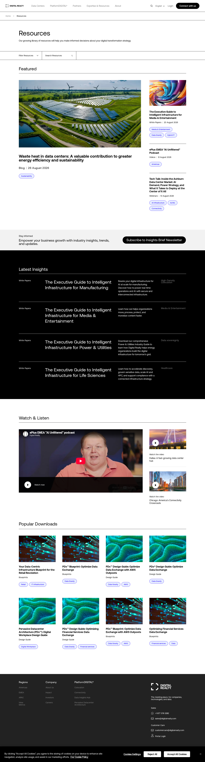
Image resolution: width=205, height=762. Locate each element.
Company (51, 682)
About (118, 6)
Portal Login (160, 736)
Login (170, 6)
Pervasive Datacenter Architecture (84, 703)
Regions (23, 682)
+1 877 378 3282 (162, 713)
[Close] (200, 754)
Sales (153, 708)
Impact (49, 692)
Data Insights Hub (82, 697)
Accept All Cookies (177, 754)
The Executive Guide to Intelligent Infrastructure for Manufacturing (78, 284)
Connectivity (80, 692)
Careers (49, 702)
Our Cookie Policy (79, 757)
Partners (77, 6)
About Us (50, 687)
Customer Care (158, 725)
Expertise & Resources (98, 6)
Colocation (79, 687)
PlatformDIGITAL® (58, 6)
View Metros (22, 703)
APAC (21, 697)
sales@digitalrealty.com (165, 718)
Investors (50, 697)
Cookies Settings (132, 754)
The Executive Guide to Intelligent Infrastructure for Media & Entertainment (78, 315)
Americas (23, 687)
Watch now (39, 485)
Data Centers (37, 6)
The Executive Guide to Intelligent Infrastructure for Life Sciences (78, 372)
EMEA (21, 692)
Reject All (152, 754)
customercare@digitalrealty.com (169, 730)
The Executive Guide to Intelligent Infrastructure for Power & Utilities (78, 344)
